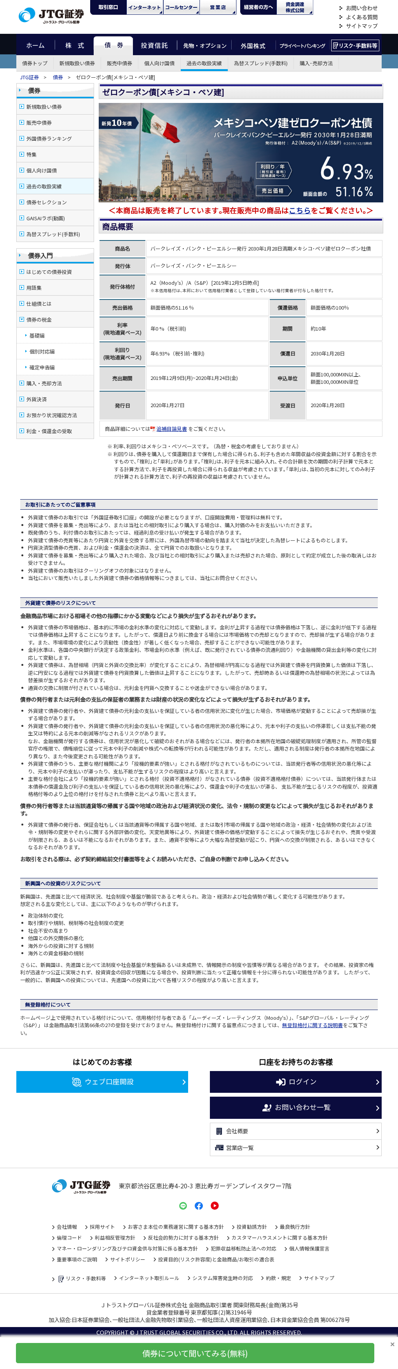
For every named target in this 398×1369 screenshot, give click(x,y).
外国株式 (253, 44)
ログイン (303, 1081)
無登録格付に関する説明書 (312, 1025)
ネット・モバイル (145, 7)
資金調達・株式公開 (295, 7)
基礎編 (37, 335)
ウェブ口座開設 (109, 1081)
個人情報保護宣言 (309, 1248)
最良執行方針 (295, 1226)
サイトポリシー (127, 1259)
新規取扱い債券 (77, 63)
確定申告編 (42, 367)
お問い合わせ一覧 (303, 1106)
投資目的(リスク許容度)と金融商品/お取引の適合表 (216, 1259)
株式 (74, 44)
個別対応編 (42, 351)
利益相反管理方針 (115, 1237)
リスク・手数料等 (86, 1278)
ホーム (35, 44)
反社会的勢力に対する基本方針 (183, 1237)
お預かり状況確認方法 (51, 415)
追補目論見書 (172, 428)
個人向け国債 (159, 63)
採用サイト (102, 1226)
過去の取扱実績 (204, 63)
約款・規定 (278, 1278)
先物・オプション (204, 44)
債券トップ (34, 63)
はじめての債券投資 (49, 271)
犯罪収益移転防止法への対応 (243, 1248)
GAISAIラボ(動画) (45, 218)
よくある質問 (358, 17)
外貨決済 (36, 399)
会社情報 (67, 1226)
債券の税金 (39, 319)
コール (181, 7)
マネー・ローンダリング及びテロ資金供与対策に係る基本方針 (127, 1248)
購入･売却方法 (316, 63)
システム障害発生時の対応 (222, 1278)
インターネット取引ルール (149, 1278)
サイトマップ (358, 26)
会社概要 (237, 1131)
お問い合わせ (358, 8)
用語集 (34, 287)
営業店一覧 (239, 1147)
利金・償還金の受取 (49, 431)
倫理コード (69, 1237)
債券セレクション (46, 202)
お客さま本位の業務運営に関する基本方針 (176, 1226)
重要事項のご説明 (77, 1259)
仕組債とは (39, 303)
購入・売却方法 (44, 383)
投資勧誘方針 (252, 1226)
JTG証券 (30, 77)
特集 (31, 154)
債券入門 (40, 255)
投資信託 (155, 44)
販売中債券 (119, 63)
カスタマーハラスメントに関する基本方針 (280, 1237)
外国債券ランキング (49, 138)
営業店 (218, 7)
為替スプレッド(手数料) (261, 63)
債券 (113, 44)
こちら (300, 210)
